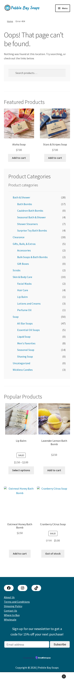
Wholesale (10, 619)
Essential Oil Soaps (28, 330)
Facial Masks (24, 283)
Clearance (18, 237)
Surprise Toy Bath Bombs (32, 230)
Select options (21, 470)
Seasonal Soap (25, 350)
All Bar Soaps (25, 323)
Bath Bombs (24, 204)
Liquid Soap (23, 336)
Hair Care (22, 290)
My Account (12, 678)
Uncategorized (21, 363)
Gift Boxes (23, 263)
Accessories (24, 250)
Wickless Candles (23, 369)
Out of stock (53, 553)
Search (37, 678)
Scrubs (16, 270)
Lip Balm (22, 297)
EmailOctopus (44, 658)
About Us (9, 597)
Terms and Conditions (17, 601)
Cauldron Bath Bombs (30, 210)
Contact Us (10, 610)
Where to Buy (12, 615)
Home (10, 21)
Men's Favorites (26, 343)
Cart (57, 675)
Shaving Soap (25, 356)
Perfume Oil (24, 310)
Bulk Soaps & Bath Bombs (32, 257)
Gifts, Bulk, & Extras (24, 244)
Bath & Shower (21, 197)
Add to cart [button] (19, 157)
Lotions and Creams (29, 303)
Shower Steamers (27, 224)
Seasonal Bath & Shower (31, 217)
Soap (16, 316)
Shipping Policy (13, 606)
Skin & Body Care (22, 277)
